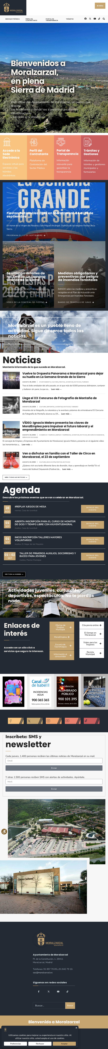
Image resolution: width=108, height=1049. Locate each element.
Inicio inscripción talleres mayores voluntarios (38, 539)
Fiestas (62, 382)
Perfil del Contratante (31, 19)
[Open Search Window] (103, 18)
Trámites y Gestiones (91, 152)
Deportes (50, 407)
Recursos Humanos (96, 435)
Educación (51, 462)
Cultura (55, 382)
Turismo (85, 382)
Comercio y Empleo (47, 435)
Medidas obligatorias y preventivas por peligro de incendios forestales (78, 276)
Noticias (77, 382)
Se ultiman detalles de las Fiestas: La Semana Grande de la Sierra (26, 276)
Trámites (69, 19)
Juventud (69, 382)
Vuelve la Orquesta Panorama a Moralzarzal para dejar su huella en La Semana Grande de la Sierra (62, 375)
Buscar (70, 1005)
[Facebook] (39, 991)
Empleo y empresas (63, 435)
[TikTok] (99, 18)
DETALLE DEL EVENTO (92, 509)
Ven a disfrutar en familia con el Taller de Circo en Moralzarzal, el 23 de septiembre (58, 455)
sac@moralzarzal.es (43, 972)
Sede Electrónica (12, 19)
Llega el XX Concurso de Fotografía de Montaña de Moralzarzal (59, 400)
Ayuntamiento (45, 382)
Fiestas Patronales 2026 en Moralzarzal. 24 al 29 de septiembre (50, 215)
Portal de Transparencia (52, 19)
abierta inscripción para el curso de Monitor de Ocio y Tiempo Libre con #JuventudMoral (45, 523)
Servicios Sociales (30, 437)
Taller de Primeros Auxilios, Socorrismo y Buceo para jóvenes (47, 555)
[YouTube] (58, 991)
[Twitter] (48, 991)
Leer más (56, 389)
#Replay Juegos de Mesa (30, 506)
